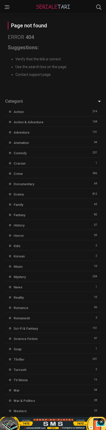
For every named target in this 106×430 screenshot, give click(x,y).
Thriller (19, 359)
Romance (21, 308)
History (19, 225)
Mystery (20, 277)
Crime (18, 174)
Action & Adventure (28, 122)
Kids (17, 246)
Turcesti (20, 370)
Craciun (19, 163)
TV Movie (21, 380)
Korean (19, 256)
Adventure (22, 132)
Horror (19, 236)
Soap (18, 349)
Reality (19, 297)
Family (18, 205)
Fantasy (19, 215)
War (17, 390)
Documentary (24, 184)
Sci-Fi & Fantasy (26, 328)
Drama (19, 194)
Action (19, 112)
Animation (21, 143)
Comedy (20, 153)
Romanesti (22, 318)
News (18, 287)
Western (20, 411)
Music (18, 267)
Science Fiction (26, 339)
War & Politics (24, 401)
